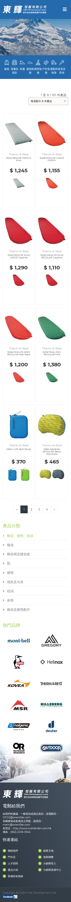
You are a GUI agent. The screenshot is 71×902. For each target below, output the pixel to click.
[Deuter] (51, 726)
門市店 (11, 857)
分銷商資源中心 (52, 869)
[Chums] (18, 661)
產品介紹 (13, 869)
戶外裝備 (46, 70)
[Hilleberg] (51, 704)
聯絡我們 (13, 850)
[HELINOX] (51, 661)
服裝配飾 (30, 70)
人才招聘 (13, 863)
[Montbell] (18, 640)
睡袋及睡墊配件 (17, 610)
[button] (48, 101)
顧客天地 (48, 850)
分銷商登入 (49, 863)
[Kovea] (18, 683)
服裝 (6, 69)
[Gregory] (51, 640)
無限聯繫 (48, 857)
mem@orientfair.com (16, 824)
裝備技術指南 (15, 876)
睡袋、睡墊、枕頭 (47, 37)
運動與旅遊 (54, 70)
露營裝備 (28, 37)
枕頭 (9, 591)
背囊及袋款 (14, 70)
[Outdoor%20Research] (19, 748)
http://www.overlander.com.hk (32, 828)
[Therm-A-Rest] (51, 683)
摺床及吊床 (13, 582)
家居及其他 (62, 70)
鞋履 (22, 69)
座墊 (9, 600)
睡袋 (9, 545)
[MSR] (18, 704)
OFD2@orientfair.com (17, 817)
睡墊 (9, 573)
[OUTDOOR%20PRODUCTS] (51, 748)
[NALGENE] (18, 726)
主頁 (16, 37)
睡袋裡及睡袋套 (17, 554)
